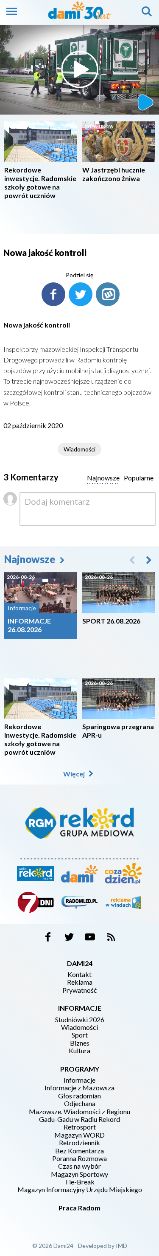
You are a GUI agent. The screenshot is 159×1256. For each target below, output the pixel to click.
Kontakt (79, 974)
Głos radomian (79, 1096)
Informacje (79, 1080)
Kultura (79, 1051)
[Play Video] (79, 69)
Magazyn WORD (79, 1135)
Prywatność (79, 990)
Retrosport (80, 1127)
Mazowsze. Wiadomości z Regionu (79, 1111)
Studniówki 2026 (79, 1019)
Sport (80, 1035)
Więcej (74, 774)
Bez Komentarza (79, 1151)
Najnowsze (30, 559)
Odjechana (79, 1103)
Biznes (79, 1043)
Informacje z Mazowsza (79, 1088)
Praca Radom (79, 1208)
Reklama (79, 982)
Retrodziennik (79, 1143)
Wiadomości (79, 449)
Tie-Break (79, 1182)
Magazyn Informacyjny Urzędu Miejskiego (79, 1189)
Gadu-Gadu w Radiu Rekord (79, 1119)
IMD (121, 1245)
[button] (148, 559)
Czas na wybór (79, 1166)
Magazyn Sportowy (79, 1174)
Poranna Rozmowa (79, 1158)
